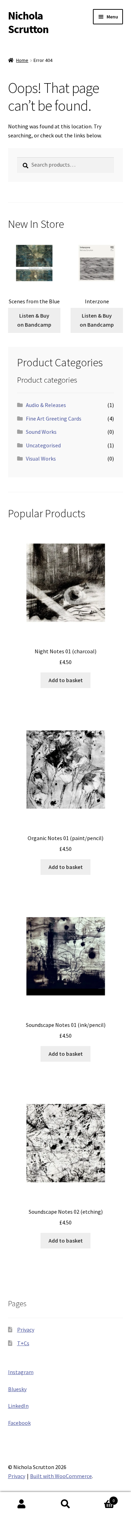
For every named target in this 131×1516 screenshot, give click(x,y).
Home (22, 60)
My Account (22, 1504)
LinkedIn (18, 1405)
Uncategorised (43, 445)
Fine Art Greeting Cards (53, 418)
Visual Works (41, 458)
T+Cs (23, 1343)
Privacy (25, 1329)
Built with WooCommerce (61, 1476)
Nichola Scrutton (28, 22)
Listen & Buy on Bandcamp (34, 320)
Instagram (21, 1372)
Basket (101, 1498)
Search (65, 1504)
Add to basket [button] (66, 680)
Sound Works (41, 431)
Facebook (19, 1422)
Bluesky (17, 1389)
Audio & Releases (46, 404)
